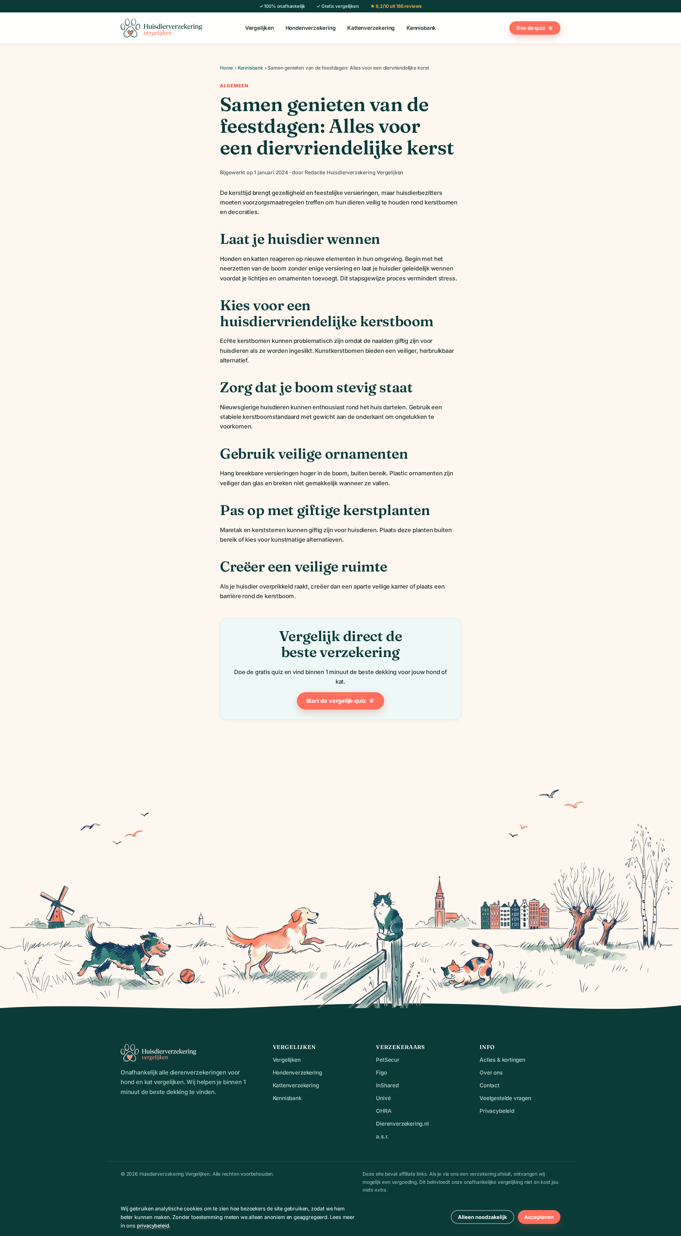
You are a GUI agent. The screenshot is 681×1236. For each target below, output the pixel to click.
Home (226, 68)
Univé (383, 1098)
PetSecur (387, 1059)
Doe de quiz (530, 28)
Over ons (491, 1072)
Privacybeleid (497, 1111)
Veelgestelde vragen (505, 1098)
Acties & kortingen (502, 1059)
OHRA (383, 1111)
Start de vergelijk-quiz (336, 700)
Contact (489, 1085)
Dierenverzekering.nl (402, 1123)
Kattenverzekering (371, 28)
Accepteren (539, 1217)
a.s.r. (382, 1136)
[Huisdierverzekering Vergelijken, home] (161, 28)
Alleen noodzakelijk (482, 1217)
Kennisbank (421, 28)
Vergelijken (259, 28)
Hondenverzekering (311, 28)
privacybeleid (153, 1226)
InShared (387, 1085)
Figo (381, 1072)
